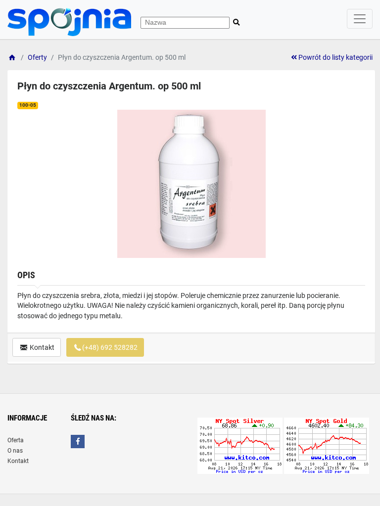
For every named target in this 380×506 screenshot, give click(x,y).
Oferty (37, 57)
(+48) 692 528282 (110, 347)
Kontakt (41, 347)
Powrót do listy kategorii (335, 57)
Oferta (15, 440)
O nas (15, 450)
